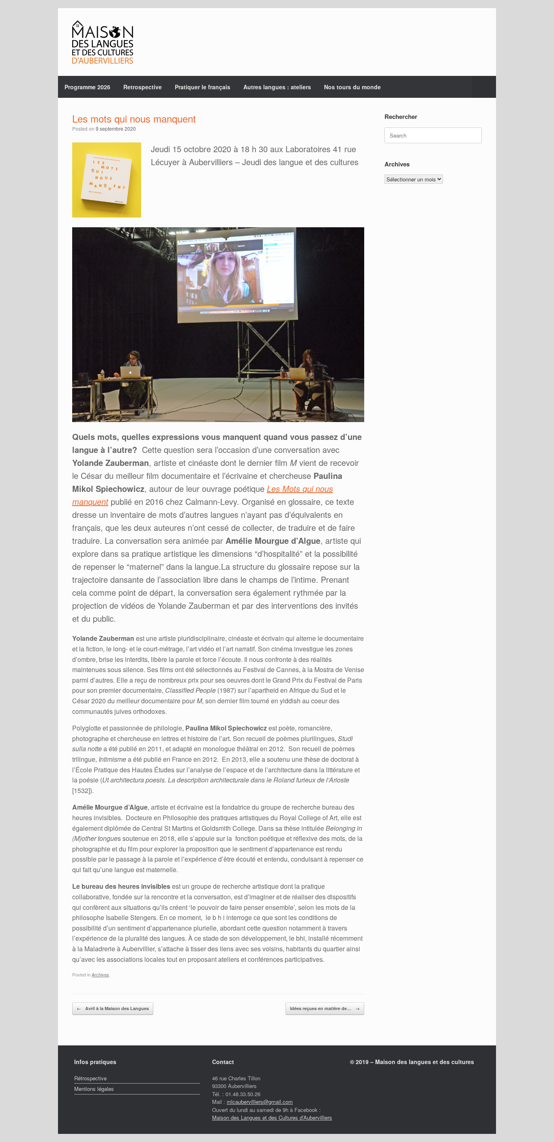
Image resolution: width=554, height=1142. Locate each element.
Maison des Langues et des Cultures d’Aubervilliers (272, 1117)
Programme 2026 (87, 87)
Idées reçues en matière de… (325, 1008)
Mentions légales (94, 1088)
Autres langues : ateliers (277, 87)
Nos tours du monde (352, 87)
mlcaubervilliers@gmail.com (260, 1101)
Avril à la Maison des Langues (113, 1008)
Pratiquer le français (202, 87)
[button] (484, 87)
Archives (100, 974)
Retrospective (142, 87)
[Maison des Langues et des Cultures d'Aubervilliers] (102, 42)
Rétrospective (90, 1078)
